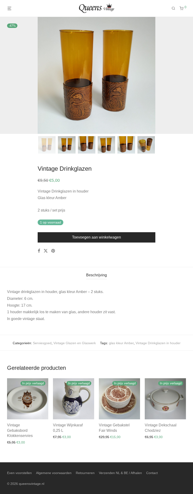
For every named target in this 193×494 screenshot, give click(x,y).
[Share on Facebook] (39, 251)
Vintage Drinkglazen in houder (158, 343)
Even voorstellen (19, 473)
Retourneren (85, 473)
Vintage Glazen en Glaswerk (74, 343)
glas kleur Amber (121, 343)
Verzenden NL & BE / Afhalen (120, 473)
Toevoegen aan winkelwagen (96, 237)
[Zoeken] (175, 8)
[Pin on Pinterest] (53, 251)
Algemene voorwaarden (54, 473)
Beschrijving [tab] (96, 275)
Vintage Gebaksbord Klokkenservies (20, 430)
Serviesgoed (42, 343)
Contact (152, 473)
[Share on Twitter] (46, 251)
